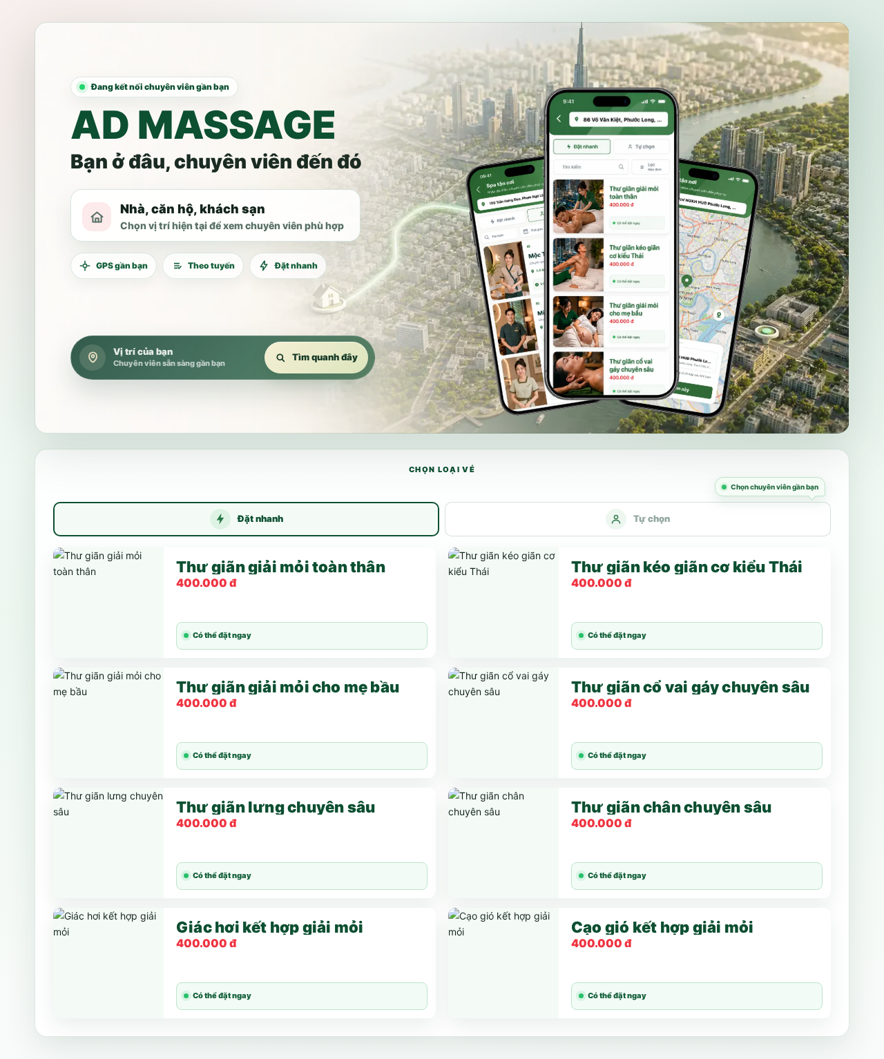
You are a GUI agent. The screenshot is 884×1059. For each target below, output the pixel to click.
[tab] (246, 519)
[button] (612, 228)
